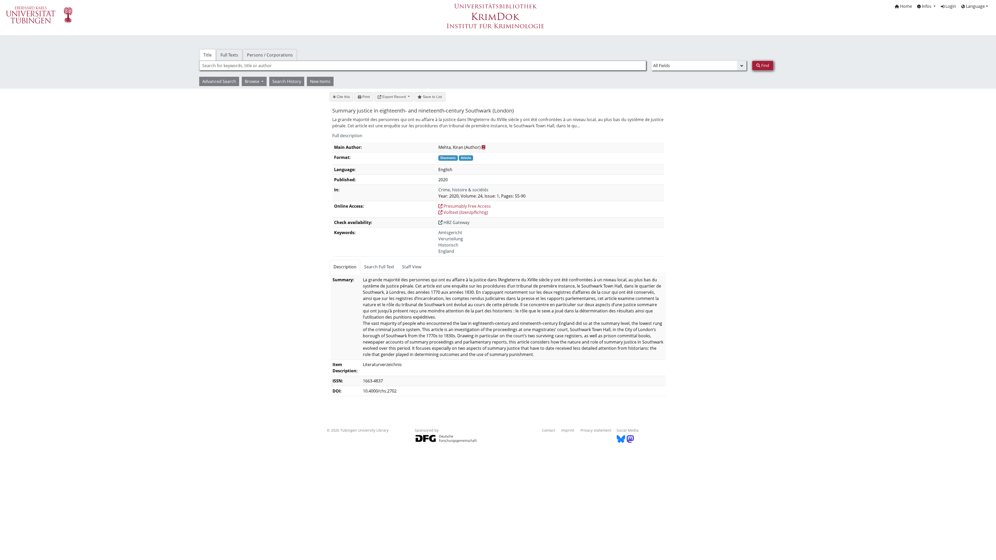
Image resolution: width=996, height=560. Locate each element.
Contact (548, 430)
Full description (347, 135)
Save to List (432, 97)
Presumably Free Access (466, 206)
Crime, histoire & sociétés (463, 190)
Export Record (394, 97)
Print (365, 97)
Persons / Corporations (270, 55)
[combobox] (422, 66)
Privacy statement (595, 430)
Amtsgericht (450, 232)
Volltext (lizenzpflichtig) (465, 212)
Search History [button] (286, 81)
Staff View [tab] (411, 267)
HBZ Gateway (455, 222)
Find (764, 65)
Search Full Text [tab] (379, 267)
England (446, 251)
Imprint (567, 430)
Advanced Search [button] (219, 81)
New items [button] (320, 81)
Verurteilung (450, 239)
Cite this (343, 97)
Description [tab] (345, 267)
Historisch (448, 245)
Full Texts (229, 55)
